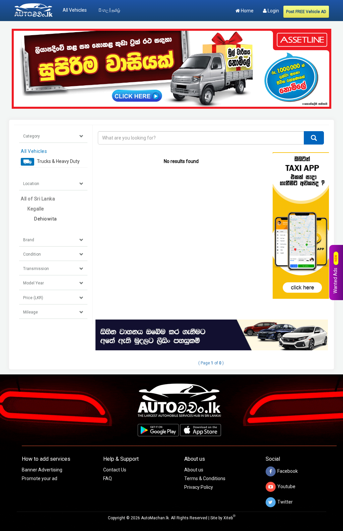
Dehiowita (45, 219)
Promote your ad (39, 478)
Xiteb (229, 518)
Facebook (287, 471)
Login (273, 10)
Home (247, 10)
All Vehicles (75, 10)
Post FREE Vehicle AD (306, 11)
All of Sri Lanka (38, 198)
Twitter (285, 502)
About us (193, 469)
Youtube (286, 486)
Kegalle (35, 208)
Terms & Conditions (204, 478)
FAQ (107, 478)
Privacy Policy (198, 487)
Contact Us (114, 469)
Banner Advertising (42, 469)
